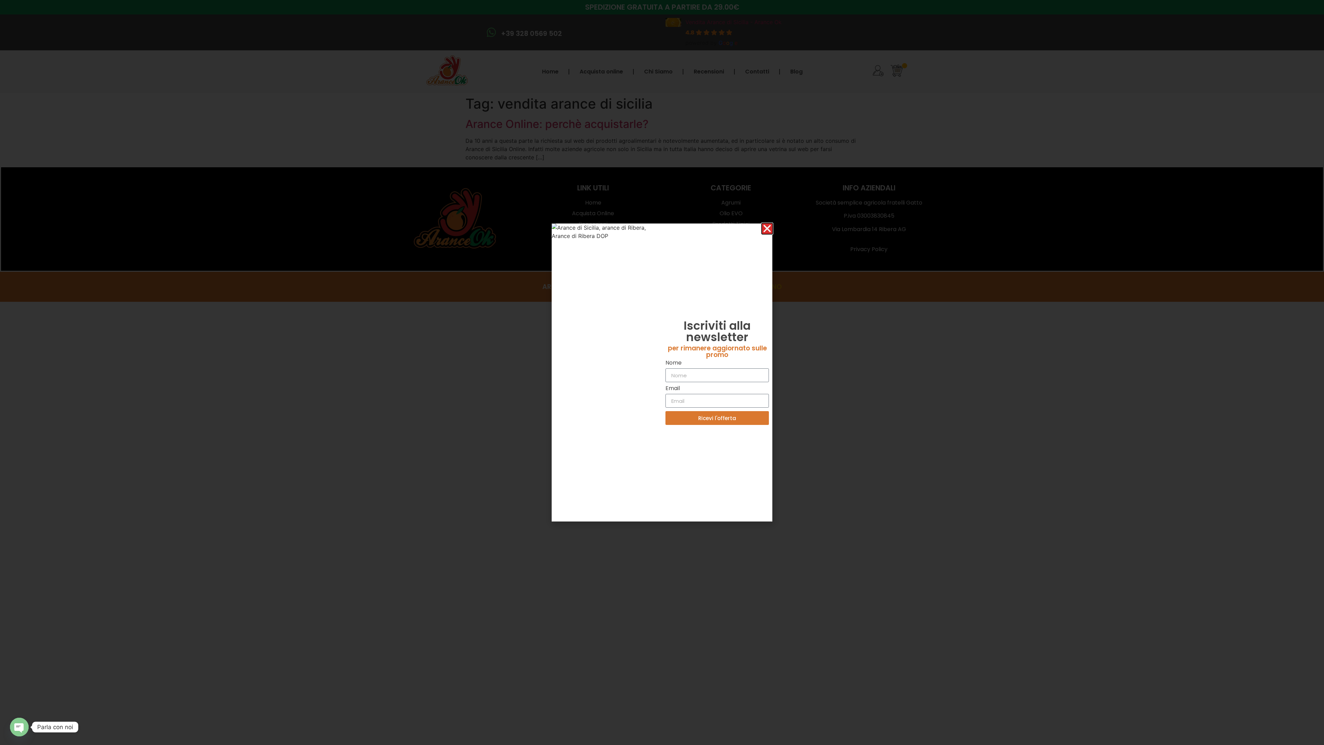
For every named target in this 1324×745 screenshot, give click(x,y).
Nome (673, 363)
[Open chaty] (19, 727)
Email (672, 389)
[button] (767, 228)
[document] (662, 372)
